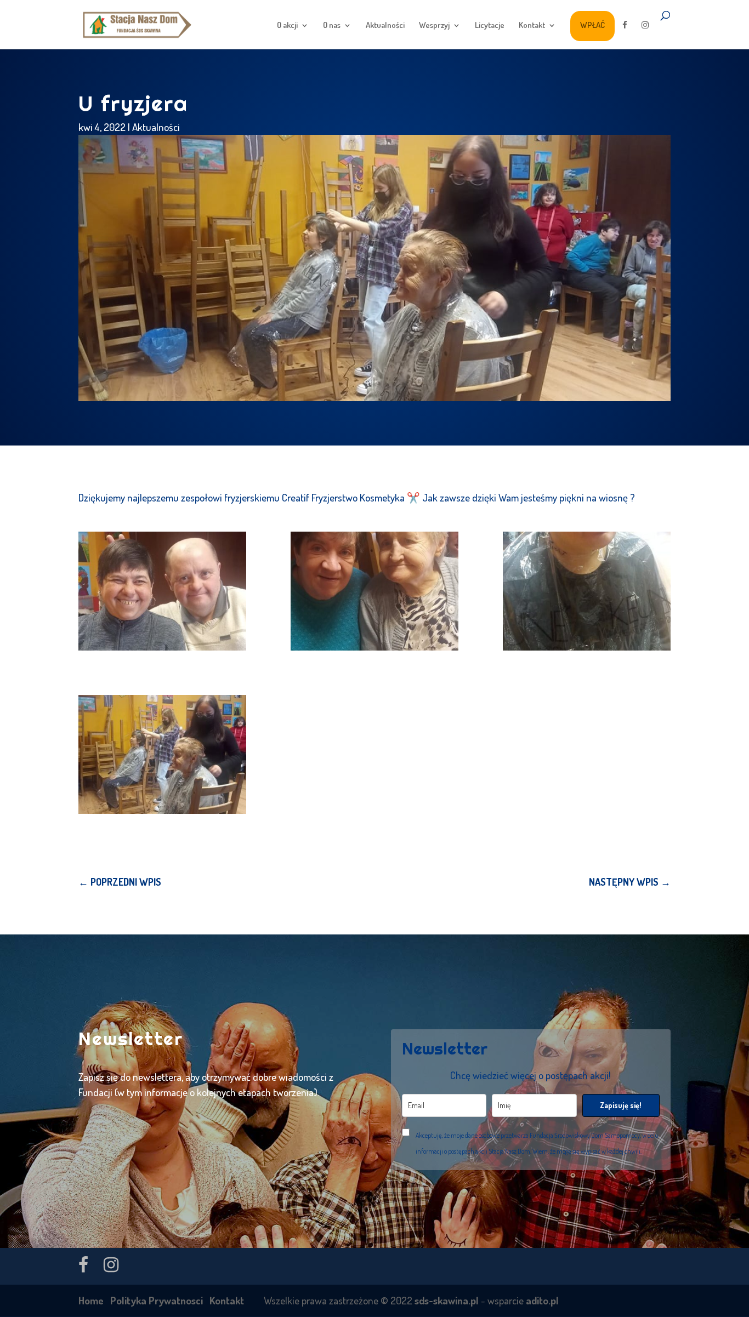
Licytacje (489, 25)
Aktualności (385, 25)
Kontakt (532, 25)
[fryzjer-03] (587, 591)
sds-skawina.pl (447, 1300)
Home (91, 1300)
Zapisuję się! (621, 1105)
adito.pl (542, 1300)
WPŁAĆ (592, 25)
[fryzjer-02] (374, 591)
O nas (332, 25)
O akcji (287, 25)
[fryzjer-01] (162, 591)
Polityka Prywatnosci (156, 1300)
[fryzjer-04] (162, 754)
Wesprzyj (434, 25)
